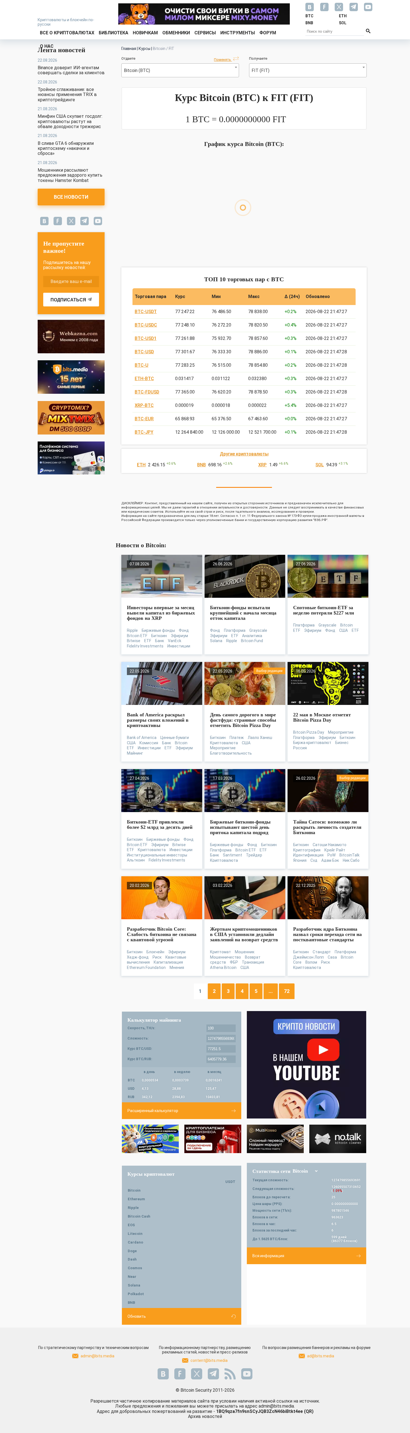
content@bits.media (209, 1360)
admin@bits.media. (277, 1406)
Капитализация (168, 962)
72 (287, 991)
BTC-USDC (146, 325)
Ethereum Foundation (146, 967)
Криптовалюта (224, 743)
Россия (300, 748)
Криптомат (220, 952)
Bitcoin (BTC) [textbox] (137, 70)
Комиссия (148, 743)
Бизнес (342, 742)
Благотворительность (231, 753)
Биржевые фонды (158, 630)
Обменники (176, 32)
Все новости (71, 197)
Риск (157, 957)
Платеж (237, 737)
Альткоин (136, 860)
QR (309, 1411)
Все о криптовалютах (67, 32)
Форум (267, 32)
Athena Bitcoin (223, 967)
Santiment (232, 855)
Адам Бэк (330, 860)
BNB (201, 464)
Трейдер (254, 855)
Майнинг (135, 753)
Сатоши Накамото (329, 844)
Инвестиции (178, 646)
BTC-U (141, 365)
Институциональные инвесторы (157, 855)
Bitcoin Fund (252, 641)
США (343, 630)
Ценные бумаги (174, 737)
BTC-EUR (144, 418)
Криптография (306, 850)
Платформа (234, 630)
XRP (262, 464)
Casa (332, 957)
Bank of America (141, 737)
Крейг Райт (334, 850)
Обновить (136, 1316)
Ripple (132, 630)
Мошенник (244, 952)
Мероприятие (223, 748)
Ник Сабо (351, 860)
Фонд (184, 630)
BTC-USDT (146, 311)
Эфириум (179, 635)
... (271, 991)
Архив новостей (205, 1416)
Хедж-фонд (138, 957)
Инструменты (237, 32)
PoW (331, 855)
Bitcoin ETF (137, 635)
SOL (319, 464)
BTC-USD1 (145, 338)
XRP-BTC (144, 405)
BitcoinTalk (349, 855)
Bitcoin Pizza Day (308, 732)
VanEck (174, 641)
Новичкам (145, 32)
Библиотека (113, 32)
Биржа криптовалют (312, 742)
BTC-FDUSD (147, 392)
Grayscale (258, 630)
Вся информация (268, 1256)
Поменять (223, 59)
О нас (47, 46)
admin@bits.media (97, 1356)
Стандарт (322, 952)
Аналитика (252, 635)
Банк (159, 641)
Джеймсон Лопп (308, 957)
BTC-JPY (144, 432)
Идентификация (308, 855)
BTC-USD (144, 351)
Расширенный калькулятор (152, 1110)
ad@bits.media (320, 1356)
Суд (313, 860)
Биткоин (159, 635)
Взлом (311, 962)
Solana (216, 641)
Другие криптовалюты (244, 454)
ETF (147, 641)
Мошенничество (225, 957)
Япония (300, 860)
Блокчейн (155, 952)
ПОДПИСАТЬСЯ (68, 299)
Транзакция (253, 962)
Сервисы (205, 32)
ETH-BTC (144, 378)
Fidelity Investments (145, 646)
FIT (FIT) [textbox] (260, 70)
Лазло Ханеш (260, 737)
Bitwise (133, 641)
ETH (141, 464)
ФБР (234, 962)
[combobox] (180, 70)
